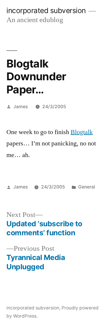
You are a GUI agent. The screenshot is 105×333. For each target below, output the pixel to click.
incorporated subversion (46, 10)
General (86, 187)
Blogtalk (82, 132)
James (20, 106)
